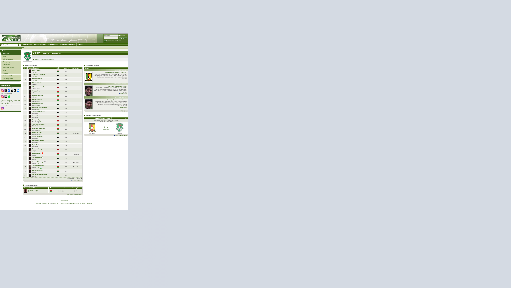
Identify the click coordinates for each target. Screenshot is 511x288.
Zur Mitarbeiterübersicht (74, 194)
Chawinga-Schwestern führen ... (117, 100)
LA (38, 163)
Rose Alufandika (37, 103)
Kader (5, 56)
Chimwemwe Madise (39, 87)
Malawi (36, 52)
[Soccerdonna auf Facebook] (9, 91)
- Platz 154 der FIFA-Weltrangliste (51, 53)
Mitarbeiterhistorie (8, 67)
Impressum (55, 203)
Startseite (6, 53)
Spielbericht (106, 129)
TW (36, 72)
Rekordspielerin (8, 78)
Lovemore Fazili (33, 190)
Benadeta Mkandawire (39, 107)
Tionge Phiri (36, 91)
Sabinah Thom (37, 157)
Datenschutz (65, 203)
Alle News (124, 111)
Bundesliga (53, 45)
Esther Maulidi (37, 78)
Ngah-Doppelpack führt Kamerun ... (116, 72)
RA (38, 155)
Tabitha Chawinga (38, 165)
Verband (5, 73)
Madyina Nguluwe (38, 120)
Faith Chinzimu (37, 132)
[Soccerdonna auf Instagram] (2, 91)
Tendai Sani (36, 116)
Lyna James (36, 144)
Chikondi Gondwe (38, 140)
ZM (39, 130)
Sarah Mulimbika (37, 136)
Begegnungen (7, 62)
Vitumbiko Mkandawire (39, 174)
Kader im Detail (77, 180)
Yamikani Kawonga (38, 74)
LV (38, 101)
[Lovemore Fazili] (25, 192)
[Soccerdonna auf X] (6, 91)
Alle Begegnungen (121, 135)
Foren (80, 45)
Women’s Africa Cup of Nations (44, 59)
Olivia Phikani (37, 82)
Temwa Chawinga (38, 162)
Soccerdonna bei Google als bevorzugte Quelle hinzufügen (10, 101)
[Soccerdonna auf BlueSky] (18, 91)
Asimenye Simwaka (38, 111)
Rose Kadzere (36, 153)
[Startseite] (11, 38)
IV (38, 88)
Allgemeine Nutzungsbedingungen (81, 203)
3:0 (106, 127)
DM (40, 122)
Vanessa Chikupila (38, 124)
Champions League (67, 45)
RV (39, 109)
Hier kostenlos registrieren (113, 40)
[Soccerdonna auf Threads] (12, 91)
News (5, 70)
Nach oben (64, 200)
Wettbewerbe (40, 45)
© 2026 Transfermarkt (43, 203)
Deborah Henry (37, 149)
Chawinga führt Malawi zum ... (117, 86)
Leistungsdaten (8, 59)
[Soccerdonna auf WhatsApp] (9, 97)
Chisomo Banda (37, 170)
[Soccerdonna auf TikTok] (15, 91)
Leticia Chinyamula (38, 128)
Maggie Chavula (37, 95)
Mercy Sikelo (36, 70)
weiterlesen (123, 80)
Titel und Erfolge (8, 76)
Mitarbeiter (6, 64)
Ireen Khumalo (37, 99)
